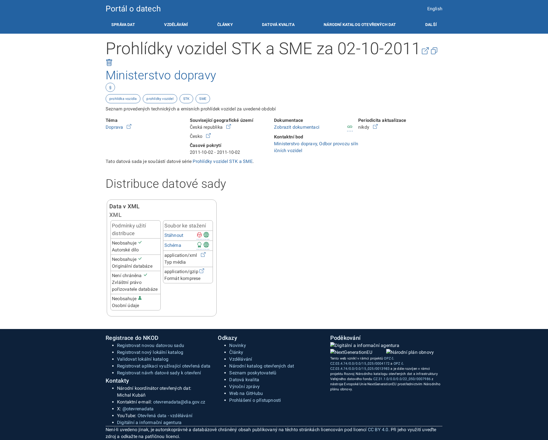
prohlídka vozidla (123, 99)
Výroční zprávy (244, 386)
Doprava (115, 127)
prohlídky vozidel (159, 99)
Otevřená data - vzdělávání (165, 415)
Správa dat (123, 24)
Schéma (172, 245)
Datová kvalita (278, 24)
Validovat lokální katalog (142, 359)
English (434, 8)
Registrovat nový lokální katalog (150, 352)
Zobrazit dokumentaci (296, 127)
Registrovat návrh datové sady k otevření (159, 373)
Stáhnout (174, 235)
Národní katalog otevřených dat (261, 366)
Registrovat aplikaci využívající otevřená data (163, 366)
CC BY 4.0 (378, 429)
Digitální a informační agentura (149, 422)
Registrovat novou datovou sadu (150, 345)
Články (225, 24)
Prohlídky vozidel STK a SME (222, 161)
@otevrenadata (138, 408)
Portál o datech (133, 8)
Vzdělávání (176, 24)
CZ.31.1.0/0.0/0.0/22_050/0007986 (402, 379)
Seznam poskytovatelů (252, 373)
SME (202, 99)
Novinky (237, 345)
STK (186, 99)
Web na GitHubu (246, 393)
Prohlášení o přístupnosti (255, 400)
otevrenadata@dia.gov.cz (179, 402)
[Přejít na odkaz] (129, 127)
